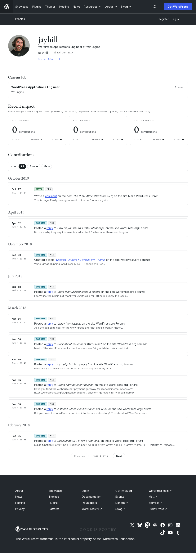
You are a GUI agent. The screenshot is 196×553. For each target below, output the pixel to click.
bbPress (156, 502)
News (18, 496)
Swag (120, 508)
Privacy (20, 508)
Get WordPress (178, 6)
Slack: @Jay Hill (49, 59)
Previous (79, 456)
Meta (47, 166)
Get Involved (123, 490)
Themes (54, 496)
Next (119, 456)
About (19, 490)
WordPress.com (160, 490)
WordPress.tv (92, 508)
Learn (85, 490)
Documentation (91, 496)
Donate (121, 502)
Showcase (55, 490)
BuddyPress (158, 508)
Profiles (20, 18)
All (22, 166)
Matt (153, 496)
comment (51, 196)
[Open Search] (154, 6)
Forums (33, 166)
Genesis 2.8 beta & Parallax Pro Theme (80, 259)
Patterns (54, 508)
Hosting (20, 502)
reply (50, 228)
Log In (175, 19)
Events (119, 496)
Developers (89, 502)
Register (164, 19)
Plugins (53, 502)
